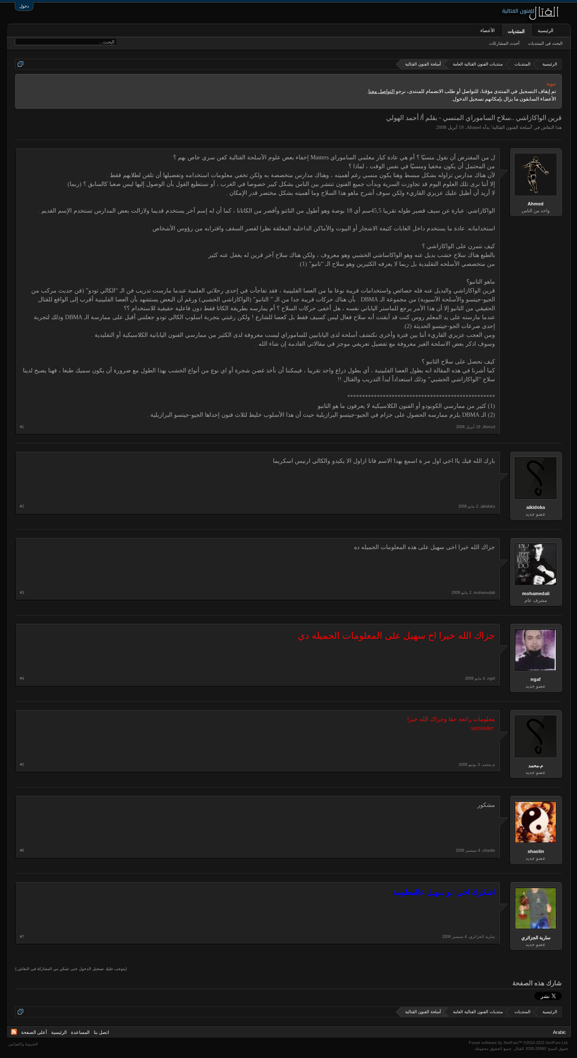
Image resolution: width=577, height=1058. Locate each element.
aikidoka (535, 507)
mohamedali (536, 593)
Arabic (559, 1032)
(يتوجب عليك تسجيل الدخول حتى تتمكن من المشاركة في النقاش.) (71, 969)
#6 (22, 850)
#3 (22, 593)
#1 (22, 427)
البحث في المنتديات (545, 43)
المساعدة (80, 1032)
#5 (22, 765)
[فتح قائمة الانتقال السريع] (20, 64)
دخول (24, 6)
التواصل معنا (381, 91)
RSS (14, 1032)
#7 (22, 937)
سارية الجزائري (535, 937)
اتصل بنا (101, 1032)
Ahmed (474, 127)
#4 (22, 678)
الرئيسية (545, 30)
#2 (22, 506)
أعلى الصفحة (34, 1032)
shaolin (536, 851)
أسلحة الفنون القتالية (512, 127)
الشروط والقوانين (23, 1044)
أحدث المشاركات (504, 43)
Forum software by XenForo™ (519, 1043)
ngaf (536, 679)
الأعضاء (487, 30)
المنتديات (516, 31)
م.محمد (535, 765)
